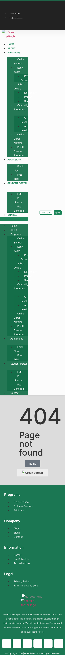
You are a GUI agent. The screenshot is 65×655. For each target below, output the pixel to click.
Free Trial (18, 176)
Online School (19, 61)
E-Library (18, 200)
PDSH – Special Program (20, 151)
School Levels (19, 86)
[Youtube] (48, 643)
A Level (24, 128)
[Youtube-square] (49, 24)
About (11, 48)
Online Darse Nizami (19, 138)
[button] (14, 219)
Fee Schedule (19, 208)
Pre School (24, 78)
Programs (13, 52)
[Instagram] (59, 5)
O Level (24, 119)
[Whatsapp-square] (49, 14)
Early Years (18, 69)
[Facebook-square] (49, 5)
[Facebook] (6, 643)
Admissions (14, 159)
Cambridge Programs (22, 107)
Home (10, 44)
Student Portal (17, 183)
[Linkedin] (59, 14)
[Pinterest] (59, 24)
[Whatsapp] (27, 643)
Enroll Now (18, 168)
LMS (19, 193)
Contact (13, 215)
